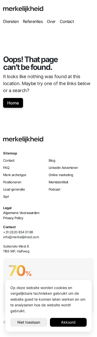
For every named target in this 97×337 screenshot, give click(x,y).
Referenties (33, 21)
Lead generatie (14, 189)
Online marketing (61, 175)
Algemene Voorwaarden (21, 213)
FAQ (6, 168)
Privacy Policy (13, 218)
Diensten (11, 21)
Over (51, 21)
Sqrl (6, 196)
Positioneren (12, 182)
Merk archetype (14, 175)
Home (13, 102)
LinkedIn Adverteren (63, 168)
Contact (67, 21)
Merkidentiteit (58, 182)
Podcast (54, 189)
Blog (52, 160)
